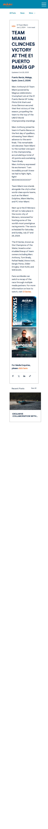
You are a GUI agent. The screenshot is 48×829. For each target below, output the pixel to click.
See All (33, 388)
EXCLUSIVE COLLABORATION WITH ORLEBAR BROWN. (24, 415)
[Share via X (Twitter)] (18, 376)
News (22, 13)
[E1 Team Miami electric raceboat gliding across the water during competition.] (25, 401)
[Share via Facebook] (13, 376)
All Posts (13, 13)
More (31, 13)
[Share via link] (30, 376)
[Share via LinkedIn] (24, 376)
